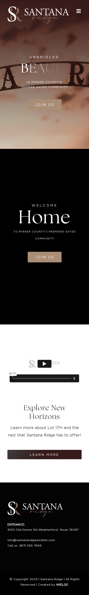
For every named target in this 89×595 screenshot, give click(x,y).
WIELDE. (62, 584)
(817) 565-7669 (30, 545)
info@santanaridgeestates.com (31, 540)
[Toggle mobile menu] (79, 11)
